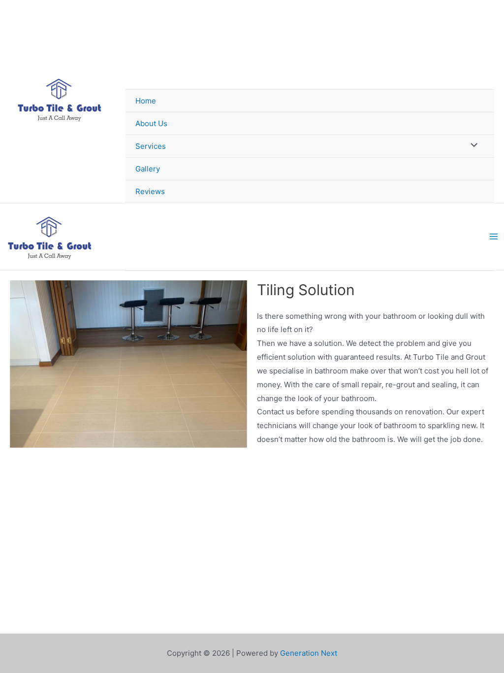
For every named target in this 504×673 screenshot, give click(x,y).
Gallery (147, 168)
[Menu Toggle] (471, 146)
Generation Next (308, 653)
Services (150, 146)
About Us (151, 123)
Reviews (150, 191)
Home (145, 100)
